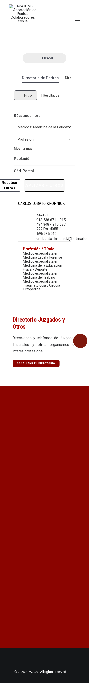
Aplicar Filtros (44, 185)
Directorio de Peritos (40, 78)
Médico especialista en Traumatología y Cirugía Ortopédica (41, 285)
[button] (77, 20)
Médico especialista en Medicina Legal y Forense (42, 255)
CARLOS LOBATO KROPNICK (41, 203)
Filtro (28, 95)
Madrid (42, 215)
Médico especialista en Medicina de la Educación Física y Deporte (42, 265)
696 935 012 (47, 233)
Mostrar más (23, 148)
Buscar (48, 58)
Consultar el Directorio (36, 363)
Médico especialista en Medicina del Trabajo (40, 275)
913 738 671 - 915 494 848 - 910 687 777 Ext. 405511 (51, 224)
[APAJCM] (22, 13)
